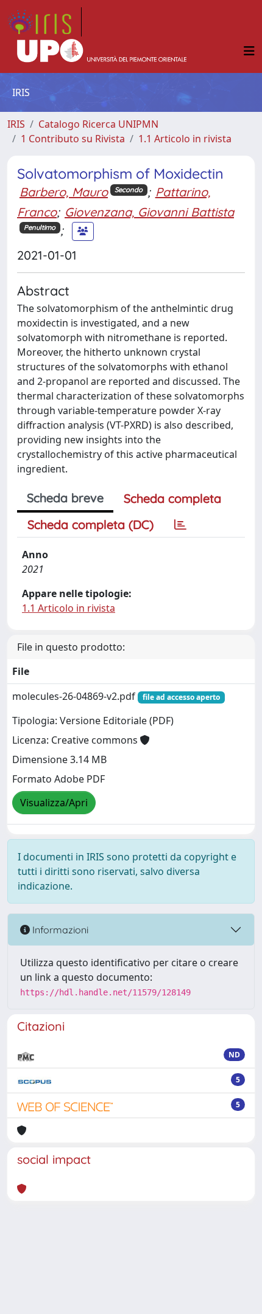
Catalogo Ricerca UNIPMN (98, 124)
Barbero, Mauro (63, 191)
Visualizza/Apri (54, 802)
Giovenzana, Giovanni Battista (149, 212)
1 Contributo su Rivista (73, 138)
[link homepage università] (101, 51)
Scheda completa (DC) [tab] (90, 524)
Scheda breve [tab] (65, 497)
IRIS (16, 124)
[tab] (180, 525)
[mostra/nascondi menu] (249, 51)
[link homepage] (44, 21)
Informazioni (59, 930)
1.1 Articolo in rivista (185, 138)
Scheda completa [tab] (172, 498)
